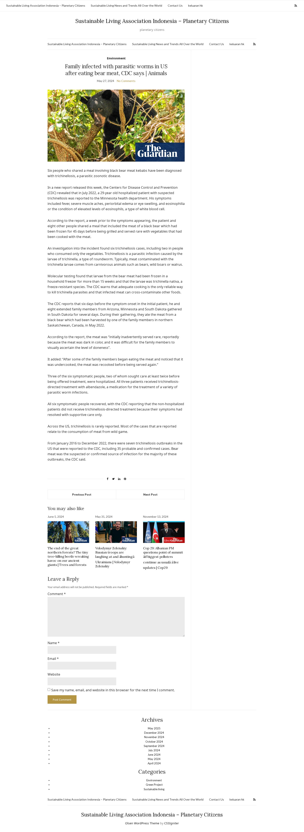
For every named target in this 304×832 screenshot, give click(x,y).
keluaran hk (195, 5)
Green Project (154, 784)
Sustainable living (154, 789)
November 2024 (154, 737)
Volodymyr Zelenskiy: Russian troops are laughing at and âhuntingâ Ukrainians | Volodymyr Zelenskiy (114, 557)
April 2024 (154, 763)
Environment (116, 58)
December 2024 (154, 732)
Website (54, 674)
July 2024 (154, 750)
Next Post (150, 494)
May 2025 (154, 728)
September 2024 (154, 746)
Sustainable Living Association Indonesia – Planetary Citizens (45, 5)
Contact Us (175, 5)
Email (53, 658)
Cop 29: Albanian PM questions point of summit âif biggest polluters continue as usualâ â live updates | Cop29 (163, 558)
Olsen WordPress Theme (142, 823)
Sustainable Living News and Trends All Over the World (126, 5)
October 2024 (154, 741)
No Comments (126, 81)
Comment (57, 594)
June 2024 (154, 754)
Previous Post (81, 494)
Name (54, 643)
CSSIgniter (171, 823)
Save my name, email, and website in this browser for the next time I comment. (113, 690)
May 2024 (154, 759)
